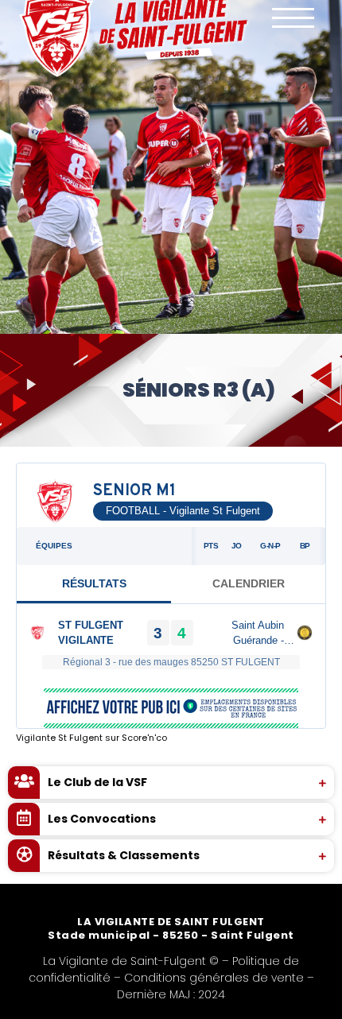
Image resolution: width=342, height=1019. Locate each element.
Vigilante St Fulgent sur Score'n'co (91, 737)
